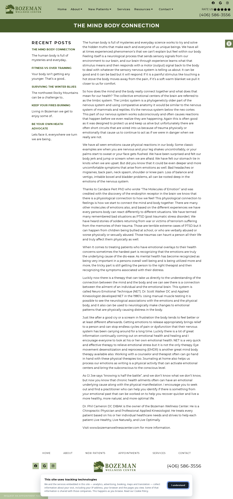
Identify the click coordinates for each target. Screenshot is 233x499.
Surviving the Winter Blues (54, 86)
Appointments (129, 453)
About (75, 9)
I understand (178, 485)
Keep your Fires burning (51, 105)
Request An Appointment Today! (24, 496)
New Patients (98, 9)
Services (123, 9)
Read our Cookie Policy (136, 490)
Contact (165, 9)
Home (62, 9)
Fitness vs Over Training (51, 68)
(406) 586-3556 (215, 14)
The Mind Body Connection (53, 49)
